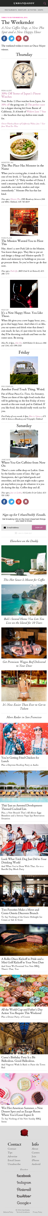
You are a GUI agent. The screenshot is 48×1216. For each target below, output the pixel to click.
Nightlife (22, 10)
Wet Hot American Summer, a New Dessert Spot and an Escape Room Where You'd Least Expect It (22, 1111)
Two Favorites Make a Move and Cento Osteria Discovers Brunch (20, 911)
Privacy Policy (37, 1212)
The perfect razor (36, 105)
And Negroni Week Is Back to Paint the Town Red (23, 1066)
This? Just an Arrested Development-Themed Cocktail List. (22, 807)
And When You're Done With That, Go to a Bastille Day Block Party (22, 868)
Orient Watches (7, 123)
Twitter (24, 1197)
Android (36, 1164)
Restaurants (11, 10)
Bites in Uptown (35, 416)
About (35, 1149)
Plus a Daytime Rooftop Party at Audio (20, 765)
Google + (24, 1203)
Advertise (12, 1156)
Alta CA (18, 343)
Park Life (13, 271)
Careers (35, 1152)
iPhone (35, 1160)
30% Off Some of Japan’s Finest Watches (21, 95)
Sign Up (39, 527)
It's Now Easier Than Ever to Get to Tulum (24, 707)
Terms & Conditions (23, 1212)
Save (19, 38)
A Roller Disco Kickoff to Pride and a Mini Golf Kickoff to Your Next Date (22, 960)
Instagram (24, 1183)
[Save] (26, 38)
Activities (32, 10)
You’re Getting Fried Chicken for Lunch (20, 759)
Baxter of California (21, 123)
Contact (12, 1149)
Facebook (24, 1176)
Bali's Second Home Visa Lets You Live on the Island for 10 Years (24, 621)
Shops (40, 10)
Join (34, 1156)
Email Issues (14, 1160)
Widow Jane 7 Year (36, 111)
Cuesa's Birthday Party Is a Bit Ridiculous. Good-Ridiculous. (18, 1059)
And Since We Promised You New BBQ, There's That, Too (20, 968)
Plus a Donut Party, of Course (15, 1016)
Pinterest (24, 1190)
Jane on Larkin (16, 492)
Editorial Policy (8, 1212)
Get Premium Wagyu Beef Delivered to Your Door (24, 664)
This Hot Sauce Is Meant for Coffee (24, 580)
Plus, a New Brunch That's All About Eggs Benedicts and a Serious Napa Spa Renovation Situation (22, 815)
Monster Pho (15, 199)
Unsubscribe (14, 1164)
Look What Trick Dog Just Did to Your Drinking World (23, 861)
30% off (5, 105)
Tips (10, 1152)
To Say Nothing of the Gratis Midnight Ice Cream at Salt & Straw (21, 918)
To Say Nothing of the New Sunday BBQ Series (21, 1120)
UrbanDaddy (24, 3)
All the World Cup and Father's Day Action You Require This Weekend (22, 1011)
